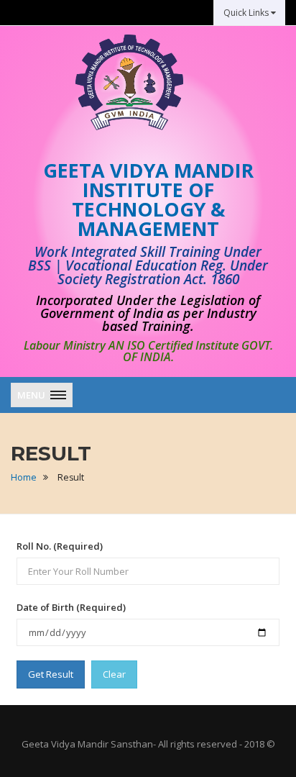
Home (24, 477)
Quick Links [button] (247, 12)
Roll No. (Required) (60, 546)
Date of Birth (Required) (71, 607)
